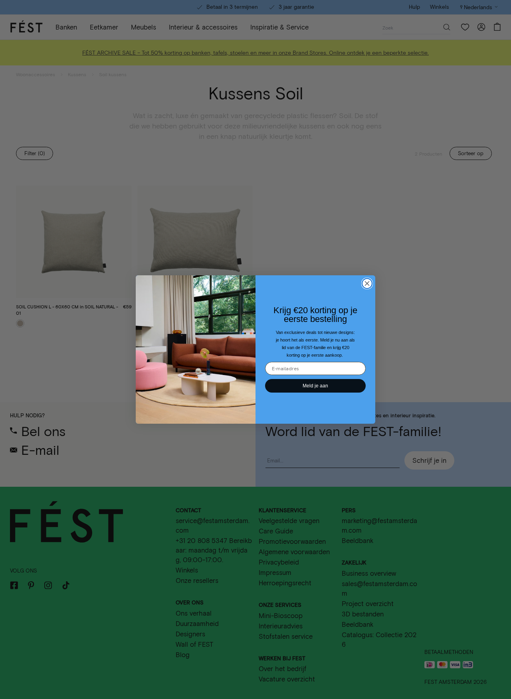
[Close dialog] (367, 283)
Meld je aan (315, 386)
